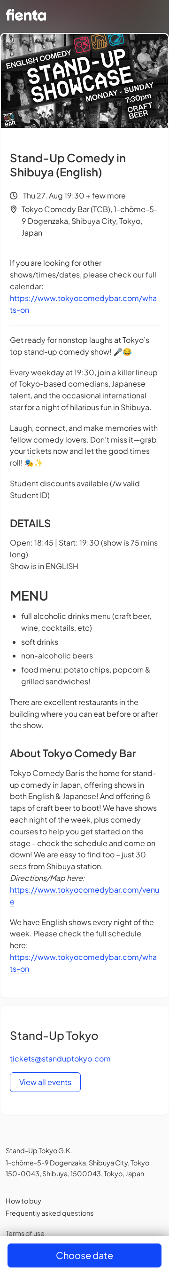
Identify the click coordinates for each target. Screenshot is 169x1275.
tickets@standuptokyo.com (60, 1058)
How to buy (23, 1200)
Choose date (84, 1255)
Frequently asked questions (49, 1213)
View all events (45, 1082)
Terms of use (25, 1233)
